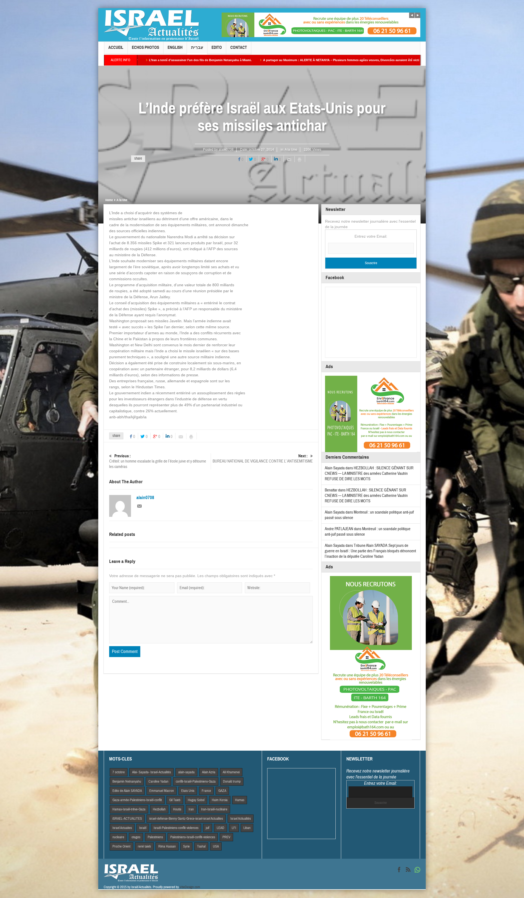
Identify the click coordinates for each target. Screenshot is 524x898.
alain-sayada (186, 772)
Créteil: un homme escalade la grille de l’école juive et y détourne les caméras (157, 461)
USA (216, 846)
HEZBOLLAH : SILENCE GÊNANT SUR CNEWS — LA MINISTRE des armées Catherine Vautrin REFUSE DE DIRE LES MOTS (369, 474)
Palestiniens (155, 837)
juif (207, 828)
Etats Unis (187, 791)
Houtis (177, 809)
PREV (226, 837)
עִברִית (197, 47)
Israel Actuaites (122, 828)
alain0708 (226, 149)
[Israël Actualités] (151, 25)
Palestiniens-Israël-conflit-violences (192, 837)
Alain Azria (208, 772)
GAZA (222, 791)
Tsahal (201, 846)
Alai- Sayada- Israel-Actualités (151, 772)
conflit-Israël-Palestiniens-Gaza (196, 781)
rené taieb (144, 846)
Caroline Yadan (158, 781)
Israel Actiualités (240, 818)
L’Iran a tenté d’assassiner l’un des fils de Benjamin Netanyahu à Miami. (138, 60)
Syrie (186, 846)
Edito (217, 47)
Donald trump (232, 781)
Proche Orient (121, 846)
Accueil (115, 47)
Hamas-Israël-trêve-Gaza (128, 809)
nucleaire (118, 837)
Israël (142, 828)
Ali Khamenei (231, 772)
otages (136, 837)
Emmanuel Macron (161, 791)
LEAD (220, 828)
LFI (234, 828)
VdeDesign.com (190, 887)
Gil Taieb (174, 800)
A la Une (291, 149)
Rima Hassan (167, 846)
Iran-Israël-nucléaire (214, 809)
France (206, 791)
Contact (238, 47)
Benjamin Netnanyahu (126, 781)
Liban (247, 828)
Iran (191, 809)
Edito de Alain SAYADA (127, 791)
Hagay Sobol (196, 800)
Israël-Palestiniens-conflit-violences (176, 828)
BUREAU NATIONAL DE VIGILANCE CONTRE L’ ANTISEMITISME (263, 459)
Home (109, 200)
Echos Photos (145, 47)
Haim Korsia (220, 800)
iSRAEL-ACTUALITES (127, 818)
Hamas (239, 800)
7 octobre (118, 772)
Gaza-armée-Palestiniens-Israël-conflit (137, 800)
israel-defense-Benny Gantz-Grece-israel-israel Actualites (186, 818)
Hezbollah (159, 809)
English (175, 47)
